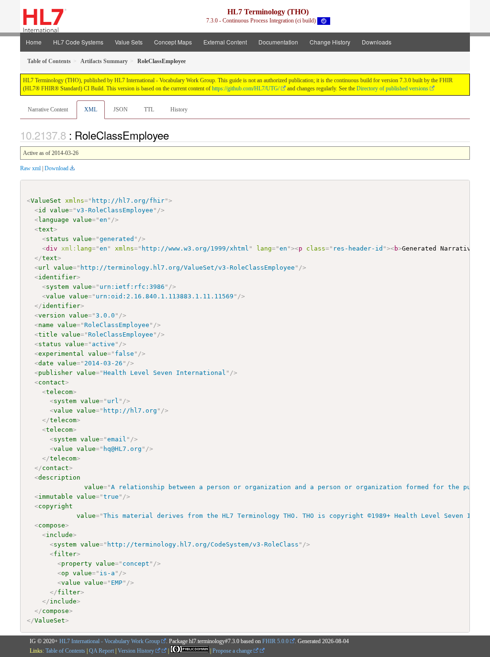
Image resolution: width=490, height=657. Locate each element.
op (65, 573)
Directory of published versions (392, 88)
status (57, 238)
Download (56, 168)
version (51, 315)
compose (51, 525)
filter (65, 554)
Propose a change (233, 650)
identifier (57, 277)
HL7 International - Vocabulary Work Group (109, 641)
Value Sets (129, 42)
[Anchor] (174, 135)
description (59, 477)
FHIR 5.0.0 (275, 641)
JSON (120, 109)
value (59, 210)
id (42, 210)
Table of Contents (65, 650)
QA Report (101, 650)
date (46, 363)
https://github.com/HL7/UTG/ (245, 88)
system (57, 286)
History (179, 109)
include (59, 534)
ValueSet (46, 200)
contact (51, 382)
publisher (55, 372)
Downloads (376, 42)
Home (34, 42)
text (46, 229)
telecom (59, 391)
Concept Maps (173, 42)
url (44, 267)
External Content (225, 42)
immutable (55, 496)
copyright (55, 506)
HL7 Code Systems (78, 42)
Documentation (278, 42)
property (76, 563)
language (53, 219)
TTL (149, 109)
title (47, 334)
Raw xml (30, 168)
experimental (61, 353)
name (46, 324)
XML (90, 109)
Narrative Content (48, 109)
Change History (330, 42)
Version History (137, 650)
